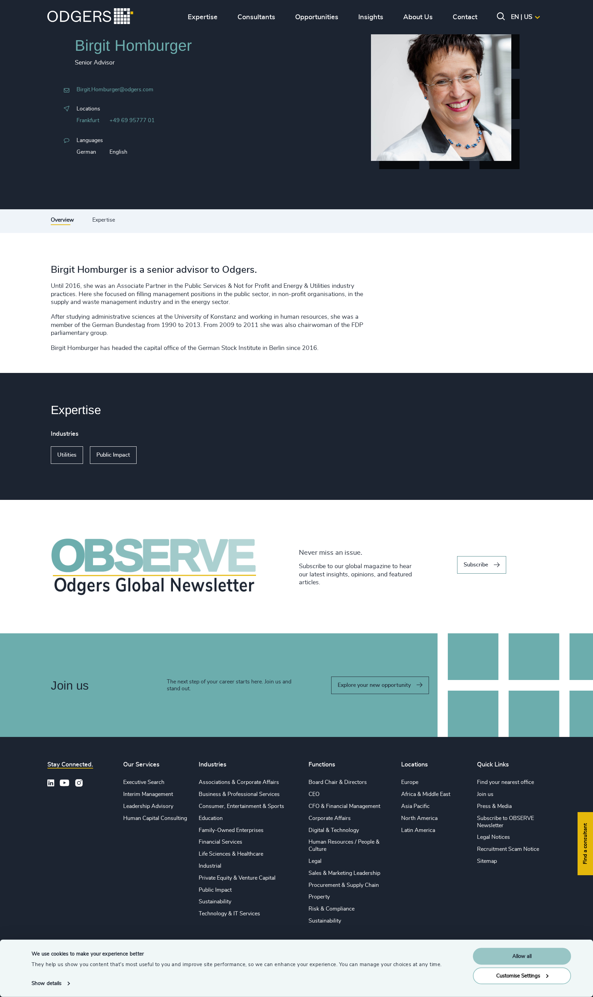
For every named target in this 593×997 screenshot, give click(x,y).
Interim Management (148, 794)
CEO (314, 794)
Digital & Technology (334, 830)
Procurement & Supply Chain (344, 885)
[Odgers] (90, 17)
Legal (315, 861)
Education (211, 818)
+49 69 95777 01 (132, 120)
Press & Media (494, 806)
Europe (409, 782)
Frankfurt (88, 120)
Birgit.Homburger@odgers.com (115, 89)
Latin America (418, 830)
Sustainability (215, 901)
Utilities (67, 455)
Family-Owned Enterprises (231, 830)
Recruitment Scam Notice (508, 849)
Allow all (522, 956)
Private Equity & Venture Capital (237, 878)
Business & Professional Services (239, 794)
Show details (46, 983)
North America (419, 818)
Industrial (210, 866)
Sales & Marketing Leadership (344, 873)
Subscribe (476, 564)
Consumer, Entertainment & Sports (241, 806)
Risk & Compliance (331, 909)
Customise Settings (518, 975)
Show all (156, 455)
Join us (485, 794)
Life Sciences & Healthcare (231, 854)
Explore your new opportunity (374, 685)
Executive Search (143, 782)
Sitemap (487, 861)
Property (319, 897)
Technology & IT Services (229, 913)
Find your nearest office (505, 782)
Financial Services (220, 842)
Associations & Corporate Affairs (239, 782)
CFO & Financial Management (344, 806)
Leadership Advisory (148, 806)
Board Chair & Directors (338, 782)
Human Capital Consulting (155, 818)
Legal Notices (493, 837)
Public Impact (113, 455)
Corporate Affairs (330, 818)
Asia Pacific (415, 806)
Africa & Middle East (425, 794)
